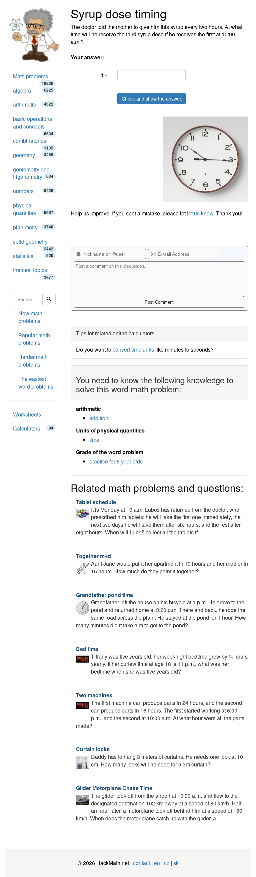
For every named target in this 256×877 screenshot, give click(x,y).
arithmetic (33, 104)
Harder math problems (33, 360)
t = (104, 75)
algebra (33, 90)
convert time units (133, 349)
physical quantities (33, 209)
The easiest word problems (35, 382)
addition (98, 418)
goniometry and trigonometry (33, 173)
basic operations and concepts (33, 124)
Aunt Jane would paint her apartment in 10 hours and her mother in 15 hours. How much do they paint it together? (162, 563)
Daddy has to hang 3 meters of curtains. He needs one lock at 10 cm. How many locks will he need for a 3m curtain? (159, 756)
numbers (33, 191)
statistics (33, 256)
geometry (33, 155)
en (157, 863)
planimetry (33, 227)
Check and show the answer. (152, 98)
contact (141, 863)
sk (176, 863)
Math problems (33, 78)
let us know (200, 213)
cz (166, 863)
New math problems (30, 317)
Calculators (33, 428)
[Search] (49, 299)
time (94, 439)
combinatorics (33, 142)
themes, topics (33, 271)
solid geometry (33, 243)
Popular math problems (34, 339)
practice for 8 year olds (116, 461)
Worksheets (27, 414)
